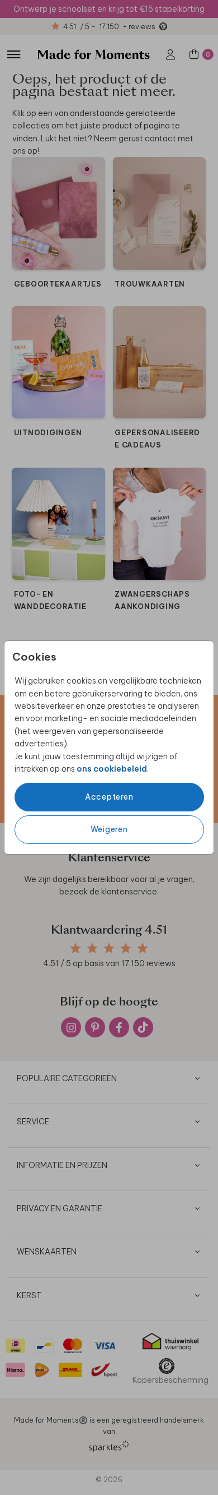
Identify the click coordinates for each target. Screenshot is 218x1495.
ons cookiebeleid (112, 769)
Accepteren (109, 797)
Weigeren (109, 829)
